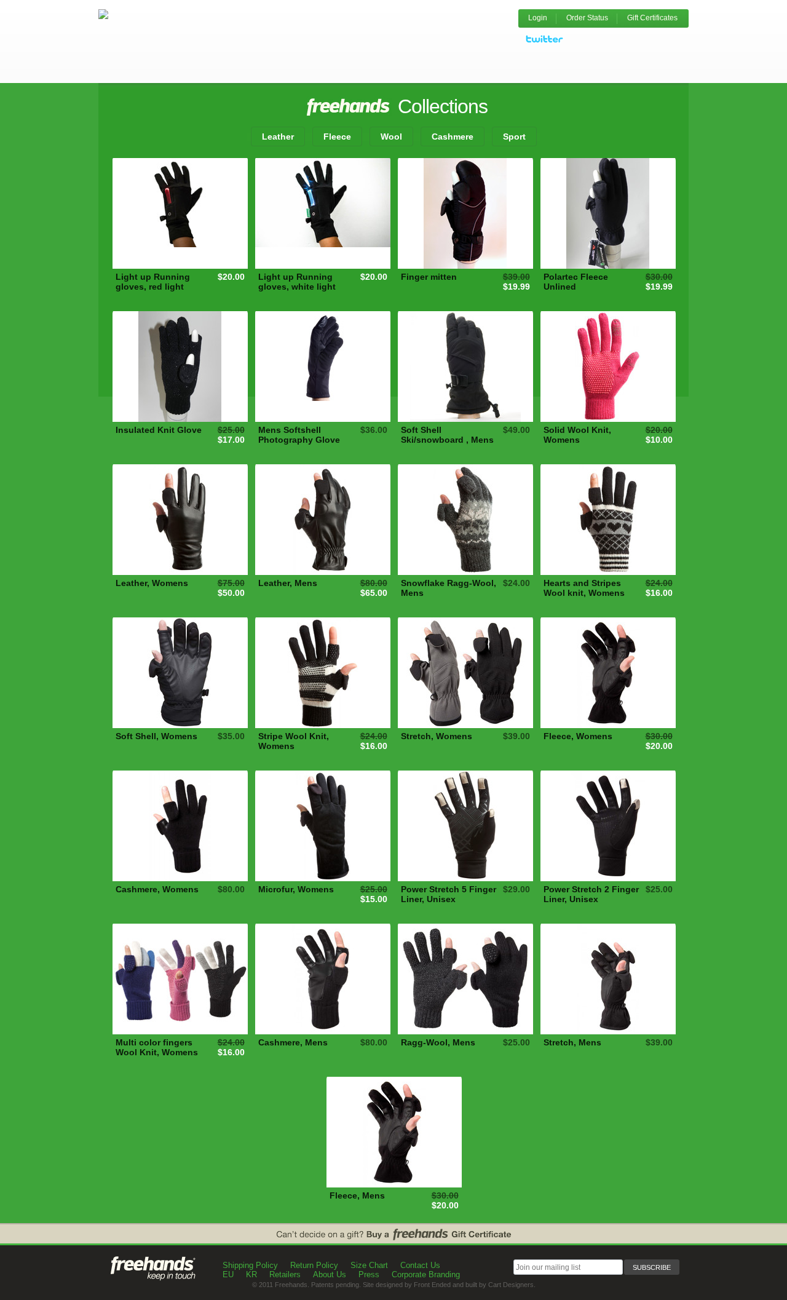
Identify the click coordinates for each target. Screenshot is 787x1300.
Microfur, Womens (296, 889)
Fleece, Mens (357, 1195)
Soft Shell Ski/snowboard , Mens (447, 435)
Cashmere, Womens (157, 889)
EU (228, 1274)
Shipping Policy (250, 1265)
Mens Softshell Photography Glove (299, 435)
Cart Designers (511, 1284)
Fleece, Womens (578, 736)
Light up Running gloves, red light (153, 281)
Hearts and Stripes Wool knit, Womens (584, 588)
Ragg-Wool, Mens (438, 1042)
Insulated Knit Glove (159, 430)
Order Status (587, 18)
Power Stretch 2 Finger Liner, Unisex (591, 894)
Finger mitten (429, 277)
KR (251, 1274)
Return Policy (314, 1265)
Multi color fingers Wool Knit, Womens (157, 1047)
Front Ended (432, 1284)
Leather (278, 136)
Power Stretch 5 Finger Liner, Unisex (448, 894)
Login (537, 18)
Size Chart (369, 1265)
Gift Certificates (652, 18)
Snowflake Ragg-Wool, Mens (448, 588)
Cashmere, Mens (293, 1042)
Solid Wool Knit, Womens (577, 435)
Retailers (285, 1274)
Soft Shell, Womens (156, 736)
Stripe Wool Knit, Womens (293, 741)
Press (368, 1274)
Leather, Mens (287, 583)
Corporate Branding (426, 1274)
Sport (514, 136)
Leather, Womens (152, 583)
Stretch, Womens (436, 736)
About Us (329, 1274)
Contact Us (420, 1265)
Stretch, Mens (572, 1042)
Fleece (337, 136)
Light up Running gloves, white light (297, 281)
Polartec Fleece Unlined (576, 281)
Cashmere (452, 136)
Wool (391, 136)
